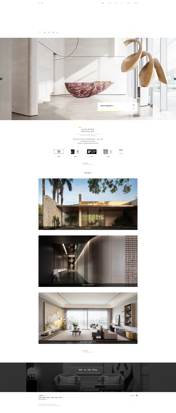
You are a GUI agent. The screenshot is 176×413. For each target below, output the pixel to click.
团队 (116, 3)
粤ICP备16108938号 (42, 405)
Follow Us (132, 395)
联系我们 (136, 3)
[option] (88, 79)
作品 (122, 3)
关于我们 (109, 3)
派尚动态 (128, 3)
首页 (103, 3)
